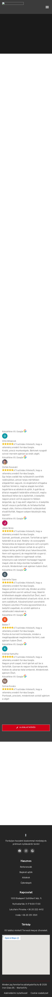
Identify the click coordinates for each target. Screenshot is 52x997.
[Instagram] (26, 850)
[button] (47, 7)
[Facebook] (19, 850)
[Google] (32, 850)
